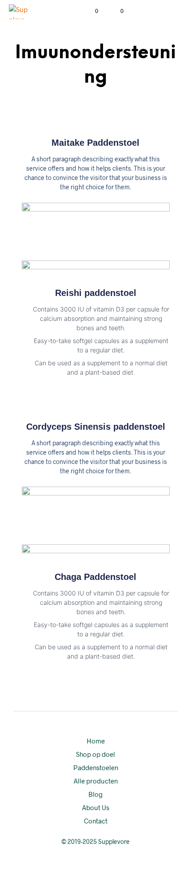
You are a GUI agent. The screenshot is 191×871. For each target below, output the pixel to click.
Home (96, 741)
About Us (95, 807)
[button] (90, 11)
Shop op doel (95, 754)
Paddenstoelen (95, 767)
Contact (95, 821)
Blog (95, 794)
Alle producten (96, 781)
